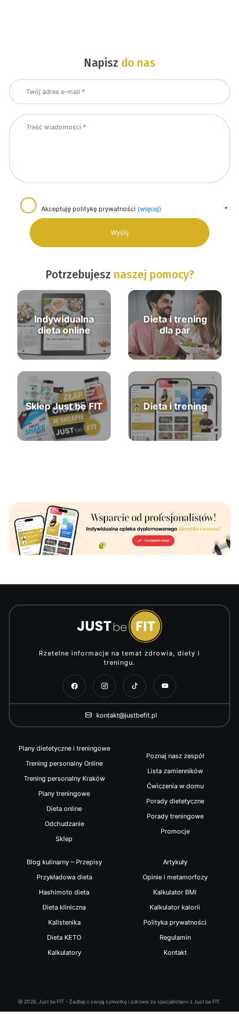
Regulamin (175, 937)
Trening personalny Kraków (64, 778)
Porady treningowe (175, 816)
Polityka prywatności (175, 922)
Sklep (64, 839)
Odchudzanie (64, 824)
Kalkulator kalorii (175, 907)
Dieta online (64, 809)
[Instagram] (104, 686)
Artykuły (175, 862)
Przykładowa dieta (64, 877)
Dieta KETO (64, 937)
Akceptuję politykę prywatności (101, 209)
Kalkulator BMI (175, 892)
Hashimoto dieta (64, 892)
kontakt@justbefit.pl (126, 715)
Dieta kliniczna (64, 907)
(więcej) (149, 209)
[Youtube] (164, 686)
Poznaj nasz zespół (175, 756)
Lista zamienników (175, 771)
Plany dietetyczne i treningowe (64, 748)
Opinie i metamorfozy (175, 877)
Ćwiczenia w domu (175, 786)
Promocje (175, 831)
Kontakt (175, 952)
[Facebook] (74, 686)
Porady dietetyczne (175, 801)
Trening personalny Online (64, 763)
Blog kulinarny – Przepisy (64, 862)
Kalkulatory (64, 952)
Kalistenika (64, 922)
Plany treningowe (64, 793)
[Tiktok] (134, 686)
